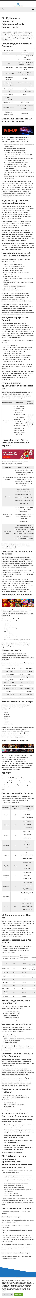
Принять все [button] (18, 1294)
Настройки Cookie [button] (7, 1294)
